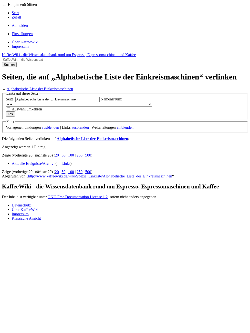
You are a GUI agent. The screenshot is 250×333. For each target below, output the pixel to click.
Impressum (20, 214)
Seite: (10, 99)
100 (71, 155)
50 (63, 155)
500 (88, 155)
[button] (4, 4)
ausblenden (50, 127)
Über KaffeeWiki (25, 209)
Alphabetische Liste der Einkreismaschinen (40, 89)
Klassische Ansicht (26, 218)
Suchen (9, 65)
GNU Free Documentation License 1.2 (78, 197)
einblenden (125, 127)
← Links (63, 163)
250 (80, 155)
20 (57, 155)
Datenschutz (21, 205)
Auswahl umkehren (27, 109)
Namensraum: (111, 99)
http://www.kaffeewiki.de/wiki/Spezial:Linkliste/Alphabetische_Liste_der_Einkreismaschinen (100, 176)
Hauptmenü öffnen (22, 4)
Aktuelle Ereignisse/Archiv (32, 163)
